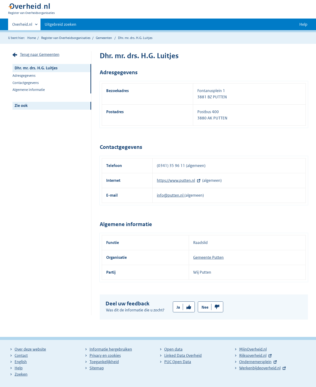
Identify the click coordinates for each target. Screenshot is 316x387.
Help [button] (303, 24)
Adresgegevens (23, 75)
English (21, 361)
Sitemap (97, 368)
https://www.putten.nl (176, 180)
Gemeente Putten (208, 257)
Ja (178, 307)
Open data (173, 349)
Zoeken (21, 374)
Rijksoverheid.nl (252, 355)
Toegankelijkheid (104, 361)
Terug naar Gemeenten (39, 54)
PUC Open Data (177, 361)
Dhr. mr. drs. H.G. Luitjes (36, 67)
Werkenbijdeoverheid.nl (260, 368)
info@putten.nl (170, 195)
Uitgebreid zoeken (60, 24)
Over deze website (30, 349)
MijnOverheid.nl (253, 349)
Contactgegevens (25, 82)
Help (19, 368)
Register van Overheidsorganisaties (65, 38)
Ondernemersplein (255, 361)
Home (31, 38)
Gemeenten (104, 38)
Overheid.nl (22, 26)
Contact (21, 355)
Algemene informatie (28, 89)
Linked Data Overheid (183, 355)
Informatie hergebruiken (111, 349)
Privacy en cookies (105, 355)
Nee (204, 307)
